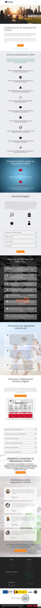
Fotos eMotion (29, 564)
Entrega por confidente (11, 573)
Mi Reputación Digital (21, 396)
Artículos (11, 561)
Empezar (20, 45)
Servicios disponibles (29, 561)
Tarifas (29, 563)
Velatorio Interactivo (29, 566)
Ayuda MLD (12, 575)
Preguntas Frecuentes (11, 564)
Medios (11, 563)
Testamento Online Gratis (29, 567)
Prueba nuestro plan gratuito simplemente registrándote (20, 48)
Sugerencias (29, 578)
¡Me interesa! (20, 251)
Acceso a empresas (29, 576)
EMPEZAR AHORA (20, 472)
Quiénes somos (29, 572)
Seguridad (11, 566)
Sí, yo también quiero (21, 550)
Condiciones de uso (29, 574)
